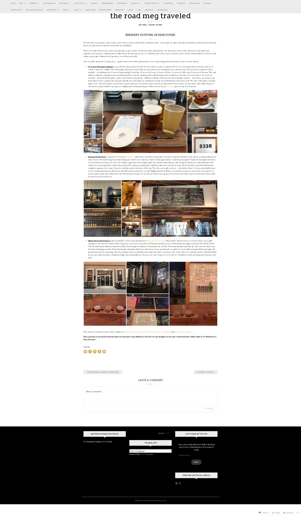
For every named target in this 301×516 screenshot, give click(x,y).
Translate (149, 454)
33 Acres (170, 86)
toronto (181, 3)
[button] (93, 107)
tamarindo (122, 3)
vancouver (194, 3)
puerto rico (16, 10)
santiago (149, 10)
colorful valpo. (205, 372)
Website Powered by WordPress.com (150, 500)
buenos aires (105, 10)
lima (139, 10)
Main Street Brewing (156, 241)
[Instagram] (176, 483)
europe (33, 3)
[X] (179, 483)
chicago (207, 3)
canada (134, 3)
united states (151, 3)
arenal (94, 3)
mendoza (119, 10)
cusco (130, 10)
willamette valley (34, 10)
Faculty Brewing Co (183, 332)
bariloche (90, 10)
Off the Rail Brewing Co (135, 332)
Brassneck (130, 157)
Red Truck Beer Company (158, 332)
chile (76, 10)
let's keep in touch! (196, 434)
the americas (49, 3)
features (63, 3)
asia (21, 3)
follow (196, 462)
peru (65, 10)
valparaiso (162, 10)
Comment (209, 408)
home (13, 3)
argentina (51, 10)
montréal (168, 3)
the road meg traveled (150, 15)
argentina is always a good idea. (103, 372)
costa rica (79, 3)
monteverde (107, 3)
